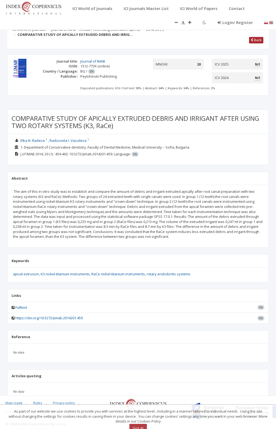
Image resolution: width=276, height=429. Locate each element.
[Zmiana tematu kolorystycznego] (204, 22)
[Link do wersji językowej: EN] (271, 22)
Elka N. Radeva (32, 140)
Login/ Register (237, 22)
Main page (14, 402)
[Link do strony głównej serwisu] (33, 7)
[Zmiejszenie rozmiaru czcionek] (173, 22)
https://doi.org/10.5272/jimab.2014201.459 (49, 317)
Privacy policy (64, 402)
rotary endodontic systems (169, 274)
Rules (37, 402)
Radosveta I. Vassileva (68, 140)
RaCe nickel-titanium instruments (118, 274)
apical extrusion (26, 274)
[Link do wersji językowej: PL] (266, 22)
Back (257, 39)
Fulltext (21, 307)
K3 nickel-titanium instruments (65, 274)
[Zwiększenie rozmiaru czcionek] (192, 22)
